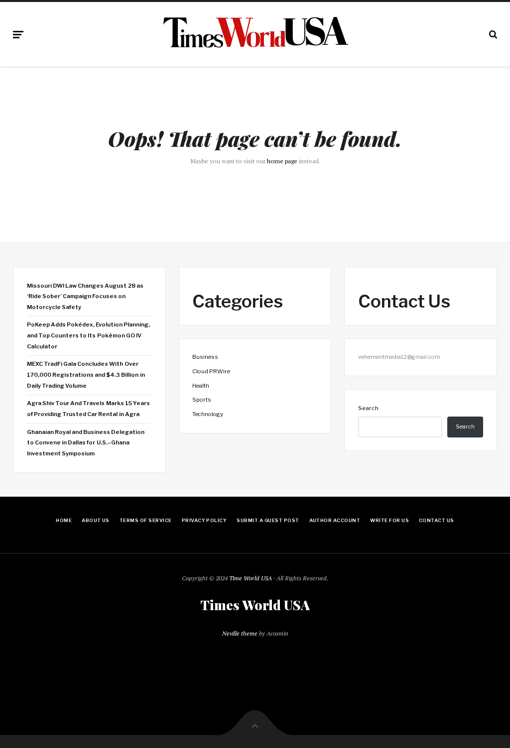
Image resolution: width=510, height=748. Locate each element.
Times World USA (255, 605)
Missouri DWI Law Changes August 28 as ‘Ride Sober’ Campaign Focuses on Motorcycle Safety (85, 296)
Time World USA (250, 578)
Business (205, 356)
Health (200, 385)
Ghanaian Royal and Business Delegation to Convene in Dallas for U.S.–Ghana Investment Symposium (86, 442)
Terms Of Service (146, 520)
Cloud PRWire (211, 371)
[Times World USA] (255, 32)
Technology (207, 414)
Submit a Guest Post (268, 520)
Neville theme (239, 633)
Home (64, 520)
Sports (201, 399)
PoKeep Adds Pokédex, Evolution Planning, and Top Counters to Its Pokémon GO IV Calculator (88, 335)
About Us (96, 520)
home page (282, 161)
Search (368, 408)
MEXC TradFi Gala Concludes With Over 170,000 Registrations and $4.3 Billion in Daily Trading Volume (86, 374)
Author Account (335, 520)
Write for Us (389, 520)
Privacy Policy (204, 520)
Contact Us (436, 520)
